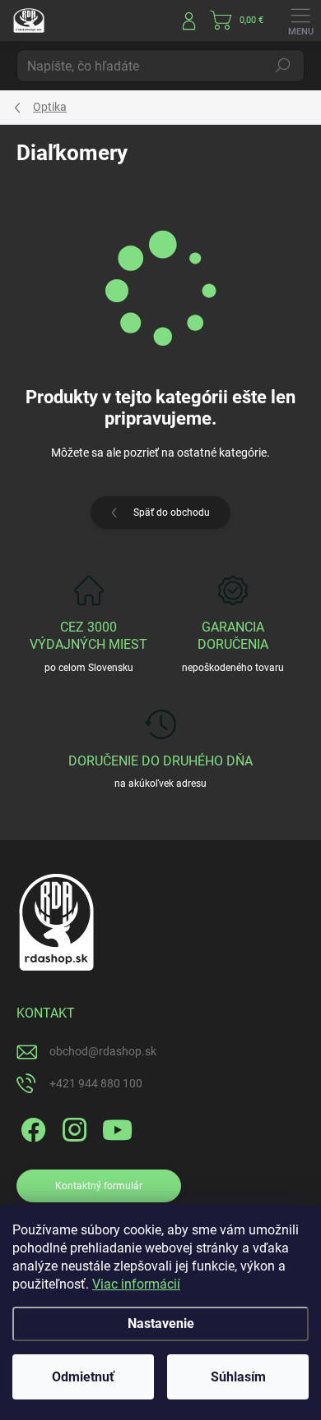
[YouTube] (117, 1127)
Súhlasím (238, 1377)
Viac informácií (136, 1284)
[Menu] (300, 20)
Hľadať (283, 65)
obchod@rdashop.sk (102, 1051)
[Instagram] (72, 1127)
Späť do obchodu (171, 512)
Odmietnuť (83, 1377)
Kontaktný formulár (98, 1186)
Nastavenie (161, 1323)
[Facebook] (30, 1127)
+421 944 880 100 (95, 1083)
